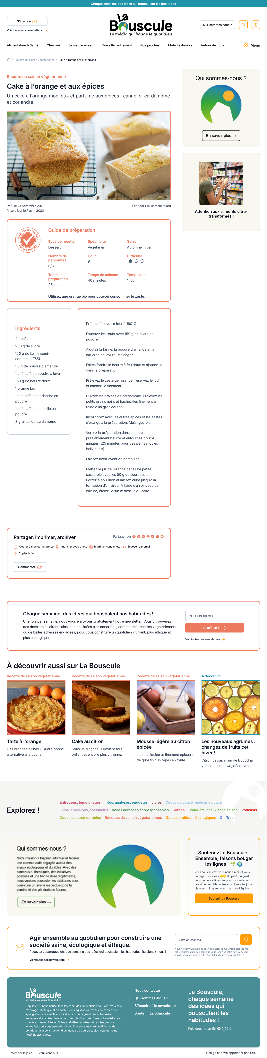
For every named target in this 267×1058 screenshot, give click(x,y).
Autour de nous (212, 45)
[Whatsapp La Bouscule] (157, 537)
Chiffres (227, 818)
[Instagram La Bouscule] (139, 537)
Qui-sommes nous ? (217, 25)
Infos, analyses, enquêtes (126, 802)
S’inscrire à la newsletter (155, 1006)
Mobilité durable (180, 45)
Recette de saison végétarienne (34, 59)
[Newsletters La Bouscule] (229, 1028)
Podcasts (249, 810)
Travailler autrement (117, 45)
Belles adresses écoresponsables (140, 810)
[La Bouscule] (141, 24)
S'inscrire (24, 21)
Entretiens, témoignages (80, 802)
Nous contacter (147, 990)
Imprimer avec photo (74, 546)
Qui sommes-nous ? (151, 998)
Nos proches (149, 45)
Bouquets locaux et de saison (213, 810)
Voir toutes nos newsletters (25, 30)
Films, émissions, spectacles (84, 810)
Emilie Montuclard (158, 206)
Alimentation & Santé (22, 45)
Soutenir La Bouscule (224, 898)
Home (9, 60)
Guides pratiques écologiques (191, 818)
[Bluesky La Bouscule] (162, 537)
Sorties (179, 810)
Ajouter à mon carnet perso (36, 546)
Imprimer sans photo (107, 546)
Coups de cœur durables (80, 818)
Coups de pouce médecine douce (194, 802)
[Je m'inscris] (246, 939)
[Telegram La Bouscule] (153, 537)
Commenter (26, 567)
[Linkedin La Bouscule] (143, 537)
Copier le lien (27, 553)
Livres (156, 802)
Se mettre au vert (81, 45)
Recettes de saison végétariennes (133, 818)
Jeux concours (48, 1052)
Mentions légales (21, 1052)
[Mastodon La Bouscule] (148, 537)
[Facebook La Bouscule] (134, 537)
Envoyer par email (138, 546)
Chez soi (53, 45)
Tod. (253, 1053)
